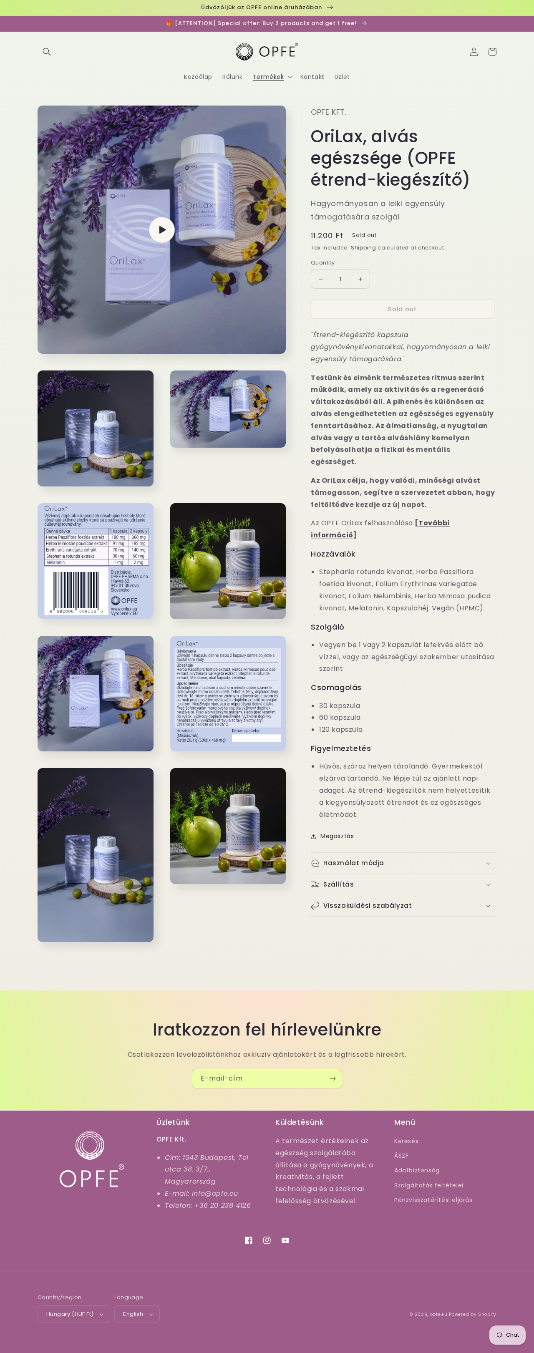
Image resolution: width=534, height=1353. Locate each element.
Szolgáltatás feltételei (428, 1185)
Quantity (323, 263)
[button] (47, 52)
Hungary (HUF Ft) (69, 1314)
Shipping (363, 248)
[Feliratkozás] (332, 1078)
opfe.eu (439, 1314)
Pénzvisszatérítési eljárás (433, 1200)
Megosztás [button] (337, 836)
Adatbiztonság (417, 1170)
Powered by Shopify (472, 1314)
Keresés (406, 1141)
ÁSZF (401, 1155)
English (133, 1314)
